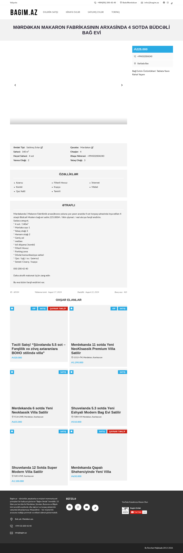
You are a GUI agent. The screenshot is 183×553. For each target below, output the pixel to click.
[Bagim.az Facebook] (164, 2)
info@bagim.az (151, 2)
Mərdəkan (85, 147)
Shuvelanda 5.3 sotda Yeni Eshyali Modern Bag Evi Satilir (96, 410)
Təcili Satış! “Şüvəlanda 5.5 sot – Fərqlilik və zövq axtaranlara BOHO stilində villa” (38, 349)
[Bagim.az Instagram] (168, 2)
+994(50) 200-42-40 (106, 2)
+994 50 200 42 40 (23, 526)
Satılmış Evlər (33, 147)
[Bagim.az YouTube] (86, 507)
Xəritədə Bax (143, 64)
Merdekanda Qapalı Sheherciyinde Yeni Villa (91, 470)
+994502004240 (144, 57)
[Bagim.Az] (24, 12)
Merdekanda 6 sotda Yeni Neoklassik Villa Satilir (32, 410)
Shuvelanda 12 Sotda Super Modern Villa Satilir (34, 470)
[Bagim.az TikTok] (171, 3)
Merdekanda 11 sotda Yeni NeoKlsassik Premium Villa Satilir (93, 349)
